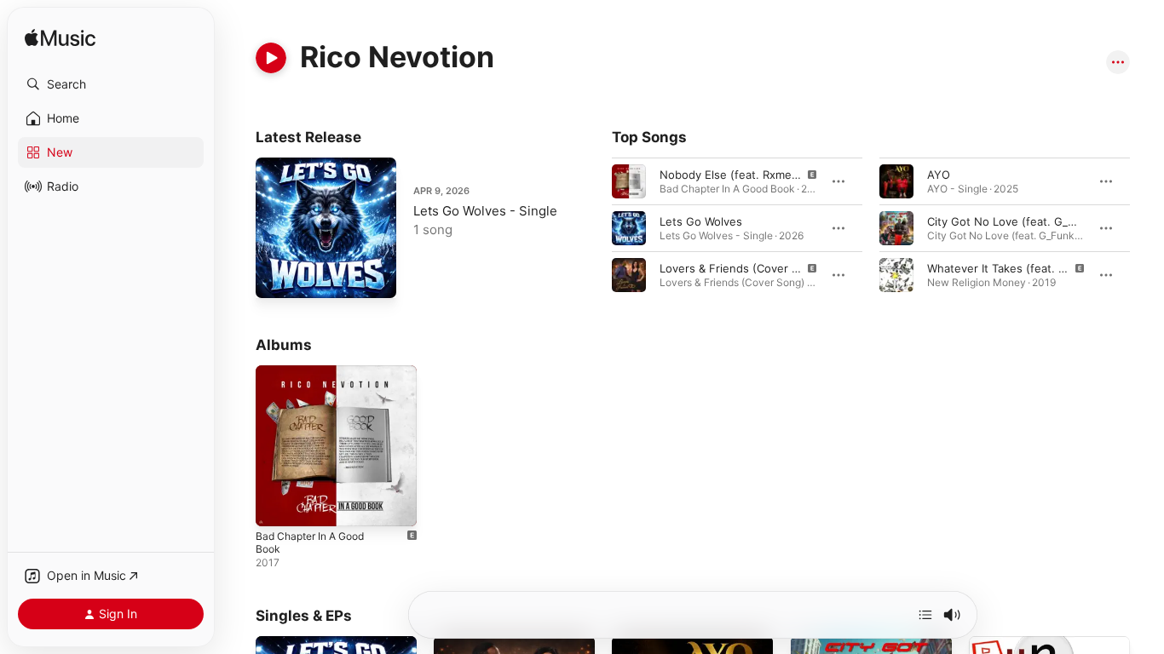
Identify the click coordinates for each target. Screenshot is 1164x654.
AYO (938, 174)
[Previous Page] (595, 228)
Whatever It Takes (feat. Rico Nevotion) (1032, 268)
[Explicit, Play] (629, 181)
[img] (60, 39)
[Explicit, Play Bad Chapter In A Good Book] (277, 505)
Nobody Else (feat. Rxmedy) (734, 174)
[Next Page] (1147, 228)
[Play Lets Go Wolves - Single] (277, 277)
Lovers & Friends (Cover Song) (741, 268)
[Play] (271, 58)
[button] (111, 84)
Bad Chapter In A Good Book (331, 372)
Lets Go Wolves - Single (485, 211)
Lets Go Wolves (701, 221)
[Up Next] (925, 615)
